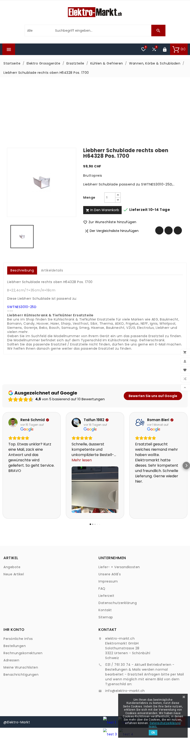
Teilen (159, 230)
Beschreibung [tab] (22, 270)
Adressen (11, 660)
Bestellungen (14, 646)
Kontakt (105, 610)
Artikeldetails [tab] (52, 270)
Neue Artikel (13, 574)
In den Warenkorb (102, 210)
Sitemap (105, 617)
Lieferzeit (106, 595)
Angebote (11, 567)
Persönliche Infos (18, 638)
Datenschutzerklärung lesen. (165, 725)
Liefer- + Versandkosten (119, 567)
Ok (153, 732)
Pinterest (178, 230)
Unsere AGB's (109, 574)
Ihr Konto (14, 629)
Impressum (108, 581)
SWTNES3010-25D (21, 307)
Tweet (169, 230)
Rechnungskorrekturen (22, 653)
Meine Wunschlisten (20, 667)
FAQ (101, 588)
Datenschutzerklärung (117, 603)
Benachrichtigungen (20, 674)
